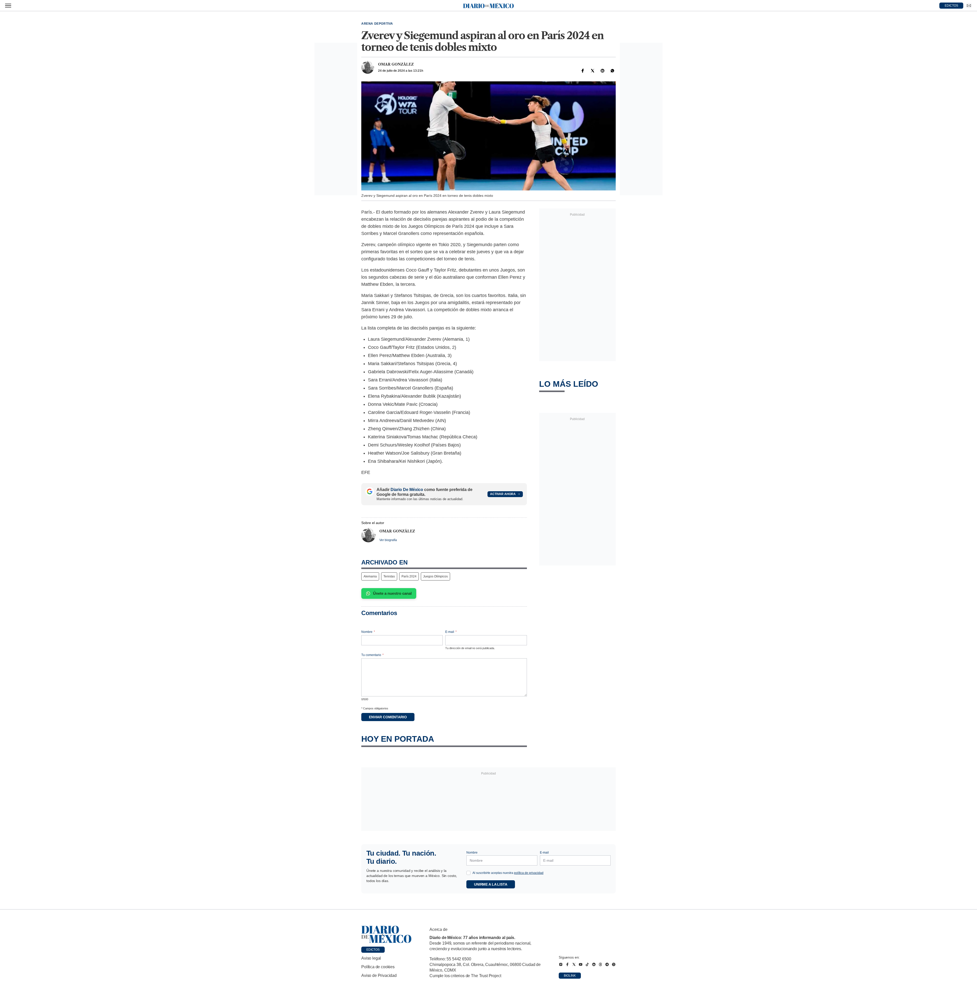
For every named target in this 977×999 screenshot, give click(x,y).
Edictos (373, 949)
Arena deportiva (377, 23)
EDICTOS (951, 5)
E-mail (451, 632)
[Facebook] (582, 70)
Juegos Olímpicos (435, 576)
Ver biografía (388, 540)
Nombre (368, 632)
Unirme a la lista (490, 884)
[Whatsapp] (612, 70)
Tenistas (389, 576)
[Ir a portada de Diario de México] (386, 934)
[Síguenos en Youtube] (581, 964)
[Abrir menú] (8, 6)
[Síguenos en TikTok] (587, 964)
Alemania (370, 576)
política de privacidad (528, 873)
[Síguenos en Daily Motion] (614, 964)
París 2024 (408, 576)
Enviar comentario (388, 717)
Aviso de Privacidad (379, 975)
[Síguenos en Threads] (600, 964)
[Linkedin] (602, 70)
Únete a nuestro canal (392, 593)
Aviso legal (371, 958)
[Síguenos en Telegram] (607, 964)
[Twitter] (592, 70)
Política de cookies (378, 967)
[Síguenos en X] (574, 964)
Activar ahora (503, 494)
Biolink (570, 975)
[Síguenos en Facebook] (567, 964)
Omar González (396, 64)
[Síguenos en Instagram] (561, 964)
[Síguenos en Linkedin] (594, 964)
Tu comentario (372, 655)
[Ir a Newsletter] (969, 6)
